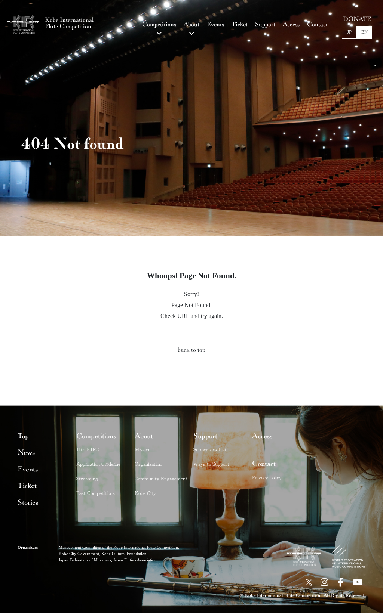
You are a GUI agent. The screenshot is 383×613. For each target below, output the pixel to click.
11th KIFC (87, 449)
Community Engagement (161, 478)
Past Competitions (95, 492)
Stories (28, 502)
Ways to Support (211, 463)
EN (364, 32)
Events (28, 469)
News (26, 452)
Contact (264, 463)
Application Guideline (98, 463)
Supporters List (210, 449)
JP (349, 32)
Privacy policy (267, 477)
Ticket (27, 486)
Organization (148, 463)
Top (23, 436)
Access (262, 436)
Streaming (87, 478)
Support (205, 436)
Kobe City (145, 492)
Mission (143, 449)
